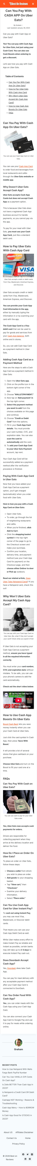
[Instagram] (32, 1154)
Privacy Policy (18, 1144)
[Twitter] (28, 1154)
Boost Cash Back (10, 724)
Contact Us (12, 1138)
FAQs (11, 113)
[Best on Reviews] (18, 3)
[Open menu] (33, 3)
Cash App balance (16, 336)
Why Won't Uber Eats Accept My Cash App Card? (18, 99)
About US (8, 1132)
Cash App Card (26, 166)
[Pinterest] (30, 1159)
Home (27, 1138)
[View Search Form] (4, 4)
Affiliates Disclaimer (24, 1132)
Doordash (11, 968)
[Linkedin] (25, 1159)
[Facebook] (23, 1154)
